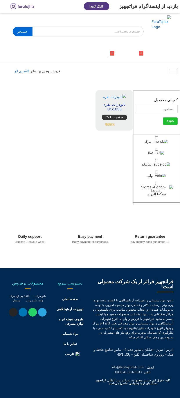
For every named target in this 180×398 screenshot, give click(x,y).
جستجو (22, 31)
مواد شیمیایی (70, 333)
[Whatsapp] (32, 312)
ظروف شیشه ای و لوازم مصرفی (71, 321)
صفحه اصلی (70, 299)
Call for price (114, 117)
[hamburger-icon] (173, 71)
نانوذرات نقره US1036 (114, 107)
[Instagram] (13, 312)
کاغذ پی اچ (22, 71)
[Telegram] (42, 312)
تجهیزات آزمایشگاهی (70, 309)
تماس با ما (70, 344)
